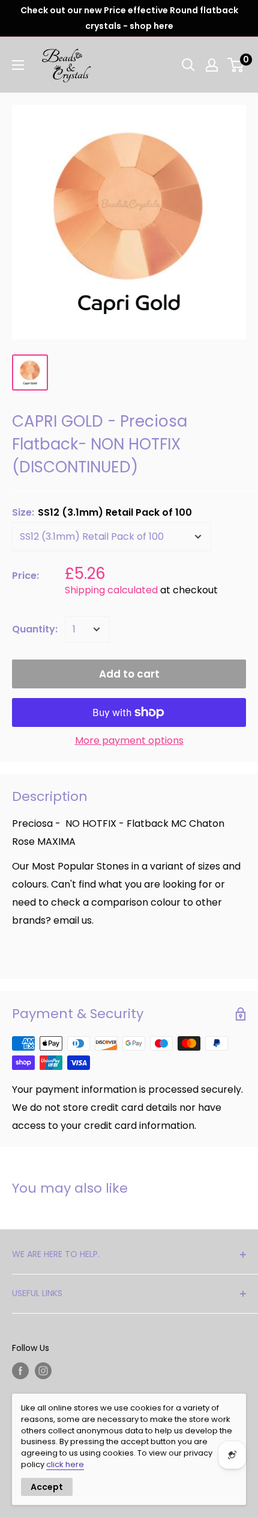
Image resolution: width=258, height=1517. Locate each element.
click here (65, 1464)
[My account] (212, 65)
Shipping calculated (111, 590)
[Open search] (188, 65)
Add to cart (129, 674)
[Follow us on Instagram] (43, 1370)
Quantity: (35, 629)
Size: (102, 512)
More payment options (129, 740)
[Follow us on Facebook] (20, 1370)
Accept (47, 1487)
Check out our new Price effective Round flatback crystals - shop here (129, 18)
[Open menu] (18, 65)
